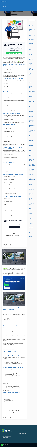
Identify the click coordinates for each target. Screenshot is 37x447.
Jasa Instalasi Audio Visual (32, 130)
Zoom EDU (30, 222)
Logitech (30, 150)
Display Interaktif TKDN (12, 244)
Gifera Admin (7, 244)
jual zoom (30, 135)
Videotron (30, 214)
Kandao (30, 144)
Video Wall (30, 213)
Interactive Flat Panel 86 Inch (32, 121)
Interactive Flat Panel (22, 244)
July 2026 (30, 50)
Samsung (30, 194)
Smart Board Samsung (31, 199)
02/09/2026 (4, 244)
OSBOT (30, 175)
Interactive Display (17, 244)
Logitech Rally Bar (31, 155)
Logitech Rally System (31, 159)
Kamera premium (31, 140)
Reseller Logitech (31, 193)
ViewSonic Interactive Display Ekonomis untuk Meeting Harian (31, 39)
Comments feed (31, 237)
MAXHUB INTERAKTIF (32, 165)
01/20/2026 (4, 416)
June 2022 (30, 74)
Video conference (31, 209)
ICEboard (30, 105)
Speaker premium (31, 204)
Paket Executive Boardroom (32, 179)
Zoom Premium (31, 227)
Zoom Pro (30, 228)
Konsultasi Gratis (6, 285)
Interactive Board (31, 110)
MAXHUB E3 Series (31, 164)
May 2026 (30, 53)
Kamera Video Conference (32, 141)
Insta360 (30, 107)
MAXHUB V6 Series (31, 169)
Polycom (30, 188)
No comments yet (23, 245)
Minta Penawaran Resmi (7, 288)
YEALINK (30, 218)
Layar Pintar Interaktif (8, 245)
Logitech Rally (30, 154)
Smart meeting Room (16, 417)
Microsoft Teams (31, 174)
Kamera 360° (30, 136)
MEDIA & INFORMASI (4, 6)
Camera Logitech (31, 87)
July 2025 (30, 64)
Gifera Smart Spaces (31, 102)
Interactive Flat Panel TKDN (32, 125)
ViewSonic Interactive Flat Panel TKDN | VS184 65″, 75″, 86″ (32, 33)
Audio (30, 82)
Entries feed (30, 236)
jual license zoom (31, 131)
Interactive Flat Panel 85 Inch (32, 120)
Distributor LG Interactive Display (6, 268)
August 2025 (30, 63)
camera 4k (30, 86)
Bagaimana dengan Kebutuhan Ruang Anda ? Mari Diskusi (14, 53)
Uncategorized (30, 208)
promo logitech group (31, 189)
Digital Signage (31, 96)
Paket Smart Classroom (31, 180)
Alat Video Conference (31, 81)
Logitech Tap (30, 160)
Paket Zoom (30, 183)
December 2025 (31, 59)
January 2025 (30, 68)
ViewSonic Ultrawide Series (32, 217)
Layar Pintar (4, 245)
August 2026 (30, 49)
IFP (29, 106)
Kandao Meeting (31, 145)
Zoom (30, 219)
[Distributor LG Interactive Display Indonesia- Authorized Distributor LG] (14, 258)
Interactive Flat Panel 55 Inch (32, 116)
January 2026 (30, 58)
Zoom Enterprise (31, 223)
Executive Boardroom (31, 101)
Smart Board (12, 245)
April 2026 (30, 54)
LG (29, 149)
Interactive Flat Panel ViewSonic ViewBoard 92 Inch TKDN (32, 29)
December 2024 (31, 69)
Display (30, 97)
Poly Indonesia (30, 184)
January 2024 (30, 73)
